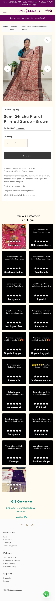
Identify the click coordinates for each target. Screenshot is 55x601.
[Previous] (7, 68)
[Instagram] (27, 524)
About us (7, 542)
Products (7, 578)
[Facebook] (22, 524)
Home (5, 27)
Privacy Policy (9, 563)
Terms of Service (10, 545)
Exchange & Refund (11, 560)
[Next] (47, 68)
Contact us (7, 539)
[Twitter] (32, 524)
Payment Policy (9, 566)
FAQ (5, 537)
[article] (14, 236)
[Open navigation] (5, 10)
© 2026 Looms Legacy (12, 590)
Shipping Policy (9, 557)
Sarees (6, 581)
